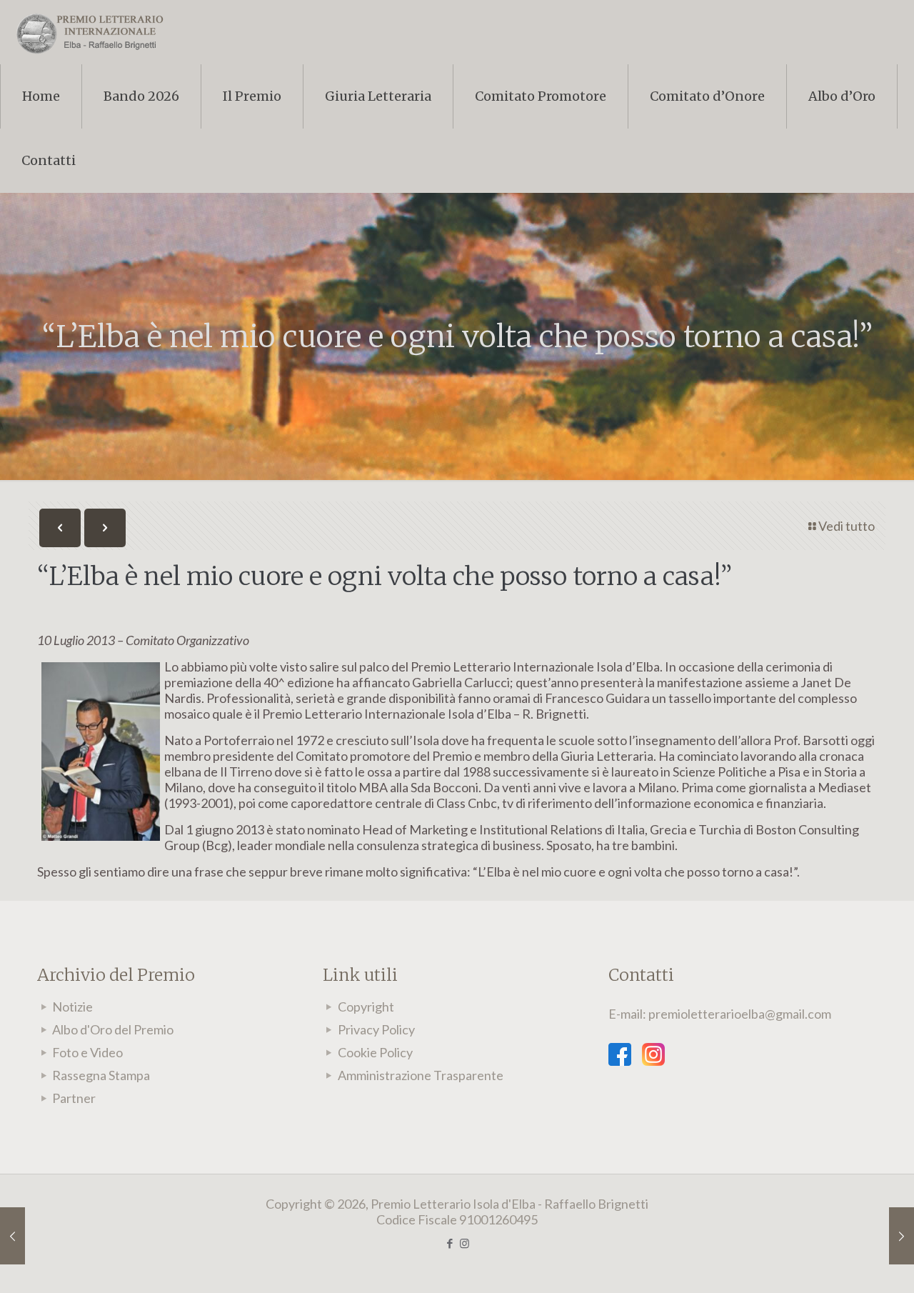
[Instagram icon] (464, 1243)
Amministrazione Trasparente (420, 1075)
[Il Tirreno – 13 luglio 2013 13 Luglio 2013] (901, 1235)
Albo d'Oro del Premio (113, 1029)
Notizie (72, 1006)
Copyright (366, 1006)
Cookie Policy (375, 1052)
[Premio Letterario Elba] (89, 32)
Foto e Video (87, 1052)
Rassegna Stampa (101, 1075)
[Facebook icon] (449, 1243)
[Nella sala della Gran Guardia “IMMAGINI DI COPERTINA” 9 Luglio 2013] (12, 1235)
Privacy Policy (376, 1029)
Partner (74, 1098)
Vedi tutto (846, 526)
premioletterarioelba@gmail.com (739, 1014)
